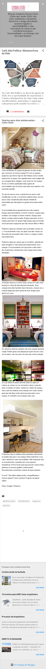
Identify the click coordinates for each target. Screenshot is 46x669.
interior (6, 505)
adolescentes (9, 501)
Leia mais (40, 588)
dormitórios (23, 501)
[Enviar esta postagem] (28, 112)
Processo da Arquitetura (13, 616)
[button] (43, 51)
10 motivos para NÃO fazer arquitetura (20, 594)
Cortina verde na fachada (13, 572)
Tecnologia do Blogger (24, 665)
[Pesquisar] (43, 4)
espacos (36, 501)
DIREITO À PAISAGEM (12, 639)
